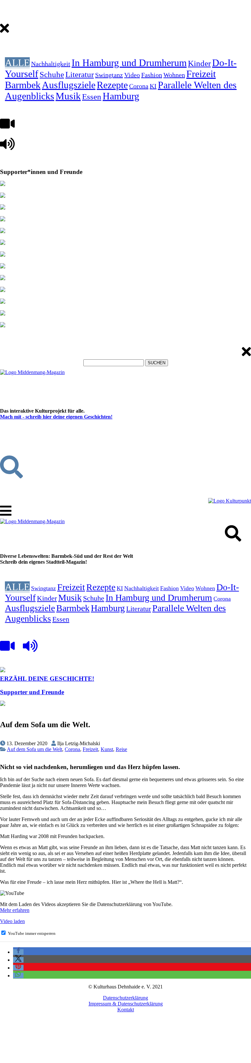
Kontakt (125, 1009)
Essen (91, 96)
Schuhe (52, 74)
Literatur (79, 74)
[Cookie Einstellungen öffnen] (49, 1060)
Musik (68, 96)
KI (153, 86)
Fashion (151, 74)
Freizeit (201, 73)
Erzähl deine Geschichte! (47, 678)
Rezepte (112, 84)
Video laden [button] (12, 921)
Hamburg (121, 96)
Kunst (107, 749)
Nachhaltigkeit (50, 63)
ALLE (17, 62)
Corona (138, 86)
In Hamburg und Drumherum (129, 62)
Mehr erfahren (14, 910)
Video (132, 74)
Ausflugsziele (68, 84)
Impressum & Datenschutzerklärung (126, 1003)
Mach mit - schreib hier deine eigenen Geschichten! (56, 417)
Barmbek (23, 84)
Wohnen (174, 74)
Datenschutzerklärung (125, 998)
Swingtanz (109, 74)
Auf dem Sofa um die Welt (34, 749)
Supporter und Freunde (32, 692)
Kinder (199, 63)
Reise (121, 749)
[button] (18, 952)
